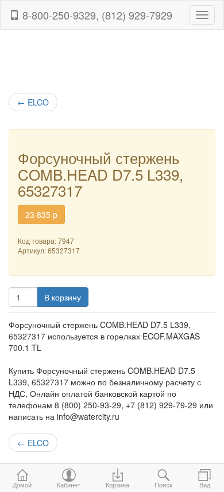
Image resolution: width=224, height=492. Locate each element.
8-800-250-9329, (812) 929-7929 (96, 14)
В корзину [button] (62, 297)
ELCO (33, 102)
